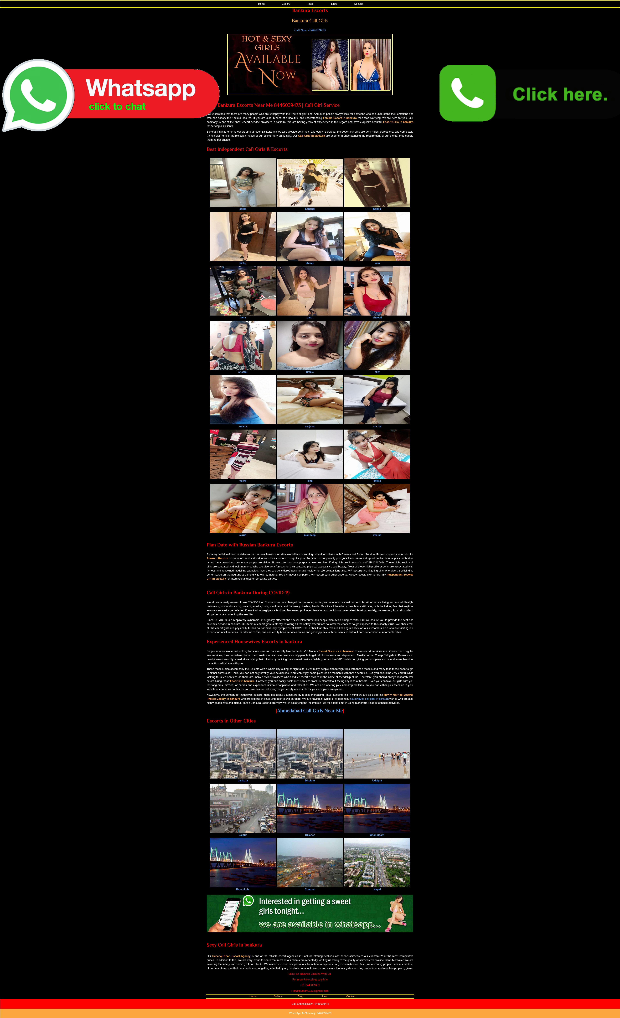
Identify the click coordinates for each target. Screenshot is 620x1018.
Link (324, 996)
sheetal (377, 317)
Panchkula (242, 889)
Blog (300, 996)
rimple (310, 372)
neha (243, 317)
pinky (242, 263)
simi (309, 480)
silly (377, 372)
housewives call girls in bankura (369, 698)
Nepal (377, 889)
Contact (358, 3)
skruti (242, 535)
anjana (243, 426)
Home (261, 3)
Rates (310, 3)
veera (242, 480)
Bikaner (310, 835)
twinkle (377, 209)
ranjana (310, 426)
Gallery (286, 3)
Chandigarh (377, 835)
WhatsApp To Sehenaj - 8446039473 (310, 1013)
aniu (377, 263)
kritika (377, 480)
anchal (377, 426)
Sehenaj (310, 209)
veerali (377, 535)
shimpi (310, 263)
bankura (243, 780)
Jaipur (243, 835)
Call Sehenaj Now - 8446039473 (310, 1003)
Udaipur (377, 780)
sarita (242, 209)
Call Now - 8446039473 (310, 30)
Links (334, 3)
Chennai (310, 889)
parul (310, 317)
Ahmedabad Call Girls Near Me (310, 710)
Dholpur (310, 780)
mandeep (310, 535)
